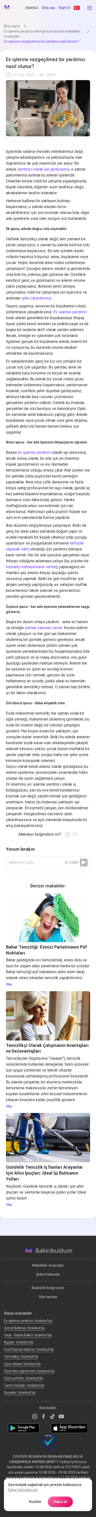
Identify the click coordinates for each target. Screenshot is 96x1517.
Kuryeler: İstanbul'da (19, 1392)
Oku (9, 984)
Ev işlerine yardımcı (70, 312)
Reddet (35, 1502)
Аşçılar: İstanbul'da (18, 1342)
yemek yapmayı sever (43, 627)
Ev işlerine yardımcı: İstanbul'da (28, 1321)
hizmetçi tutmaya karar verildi (31, 566)
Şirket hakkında (48, 1274)
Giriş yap (48, 8)
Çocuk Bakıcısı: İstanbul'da (24, 1328)
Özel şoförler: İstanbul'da (23, 1378)
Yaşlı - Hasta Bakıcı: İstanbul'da (28, 1335)
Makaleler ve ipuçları (48, 1265)
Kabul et (60, 1502)
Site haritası (48, 1297)
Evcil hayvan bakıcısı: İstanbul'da (29, 1349)
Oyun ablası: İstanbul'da (22, 1364)
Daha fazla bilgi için (23, 1490)
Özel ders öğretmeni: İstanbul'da (29, 1371)
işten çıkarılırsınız (36, 298)
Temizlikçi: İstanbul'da (21, 1356)
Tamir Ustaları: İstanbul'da (24, 1385)
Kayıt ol (64, 8)
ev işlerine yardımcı (34, 452)
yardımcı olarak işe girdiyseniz (43, 169)
